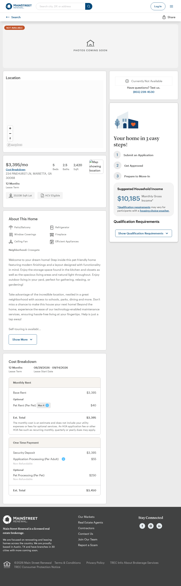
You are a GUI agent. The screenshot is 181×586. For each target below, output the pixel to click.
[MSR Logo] (30, 519)
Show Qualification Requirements (140, 233)
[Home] (19, 6)
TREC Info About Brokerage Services (134, 562)
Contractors (86, 528)
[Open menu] (171, 6)
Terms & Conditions (67, 562)
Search (16, 17)
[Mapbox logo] (14, 145)
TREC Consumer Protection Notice (37, 567)
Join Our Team (87, 539)
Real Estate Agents (90, 522)
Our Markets (86, 516)
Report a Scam (88, 545)
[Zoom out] (10, 133)
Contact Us (85, 533)
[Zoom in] (10, 128)
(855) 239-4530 (143, 91)
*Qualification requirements (133, 207)
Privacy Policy (95, 562)
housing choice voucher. (154, 210)
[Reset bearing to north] (10, 138)
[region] (54, 114)
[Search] (88, 6)
